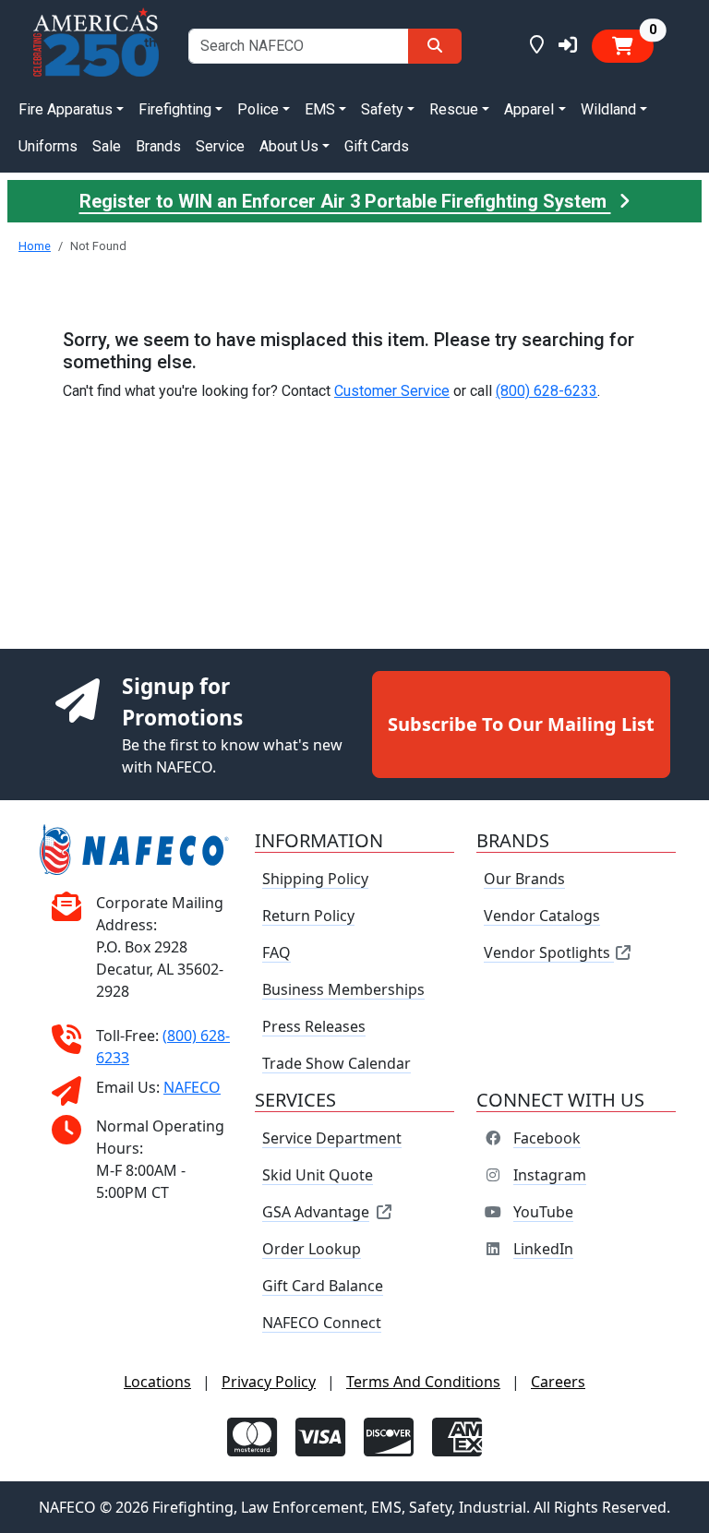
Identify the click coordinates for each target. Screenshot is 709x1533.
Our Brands (524, 878)
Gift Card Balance (322, 1286)
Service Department (332, 1138)
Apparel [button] (529, 109)
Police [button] (258, 109)
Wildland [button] (608, 109)
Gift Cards (376, 146)
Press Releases (314, 1026)
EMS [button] (320, 109)
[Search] (435, 46)
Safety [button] (382, 109)
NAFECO (192, 1087)
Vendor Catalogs (542, 915)
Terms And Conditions (423, 1381)
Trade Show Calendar (336, 1063)
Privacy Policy (269, 1381)
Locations (157, 1381)
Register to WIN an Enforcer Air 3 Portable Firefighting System (345, 201)
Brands (158, 146)
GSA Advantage (315, 1212)
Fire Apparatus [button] (65, 109)
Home (34, 246)
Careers (558, 1381)
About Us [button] (288, 146)
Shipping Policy (315, 878)
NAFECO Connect (321, 1322)
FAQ (276, 952)
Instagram (549, 1175)
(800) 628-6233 (546, 391)
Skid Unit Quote (317, 1175)
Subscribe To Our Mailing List (521, 724)
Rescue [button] (453, 109)
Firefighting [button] (174, 109)
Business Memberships (343, 989)
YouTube (543, 1212)
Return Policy (308, 915)
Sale (106, 146)
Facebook (547, 1138)
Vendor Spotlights (549, 952)
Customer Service (392, 391)
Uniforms (48, 146)
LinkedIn (543, 1249)
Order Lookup (311, 1249)
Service (220, 146)
